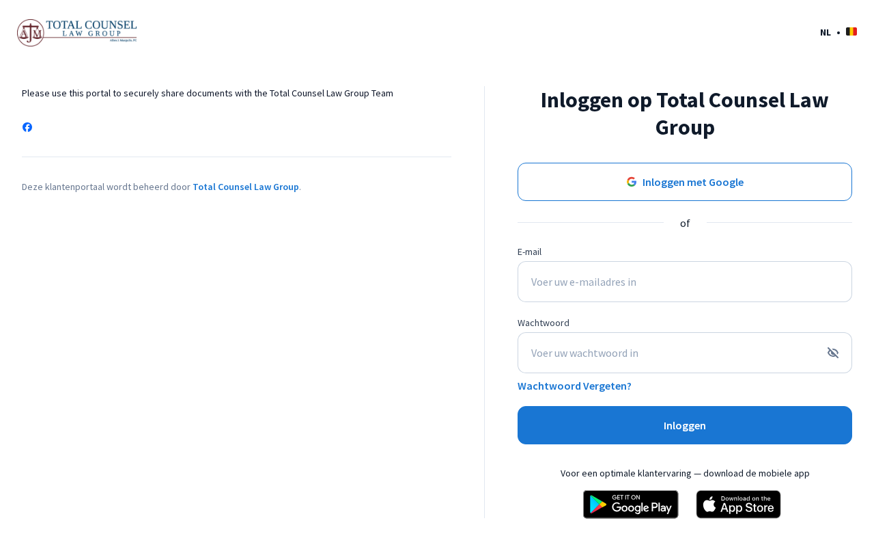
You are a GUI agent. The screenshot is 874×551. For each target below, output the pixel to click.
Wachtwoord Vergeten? (575, 385)
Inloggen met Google (693, 182)
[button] (838, 32)
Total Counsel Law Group (246, 186)
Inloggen (685, 425)
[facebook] (27, 128)
